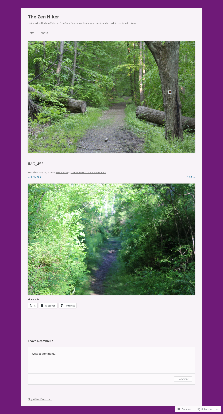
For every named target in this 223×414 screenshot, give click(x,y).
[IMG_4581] (111, 239)
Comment (183, 378)
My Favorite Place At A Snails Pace (88, 172)
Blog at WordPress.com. (40, 399)
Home (31, 33)
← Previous (34, 176)
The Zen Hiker (43, 17)
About (44, 33)
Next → (191, 176)
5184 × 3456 (62, 172)
